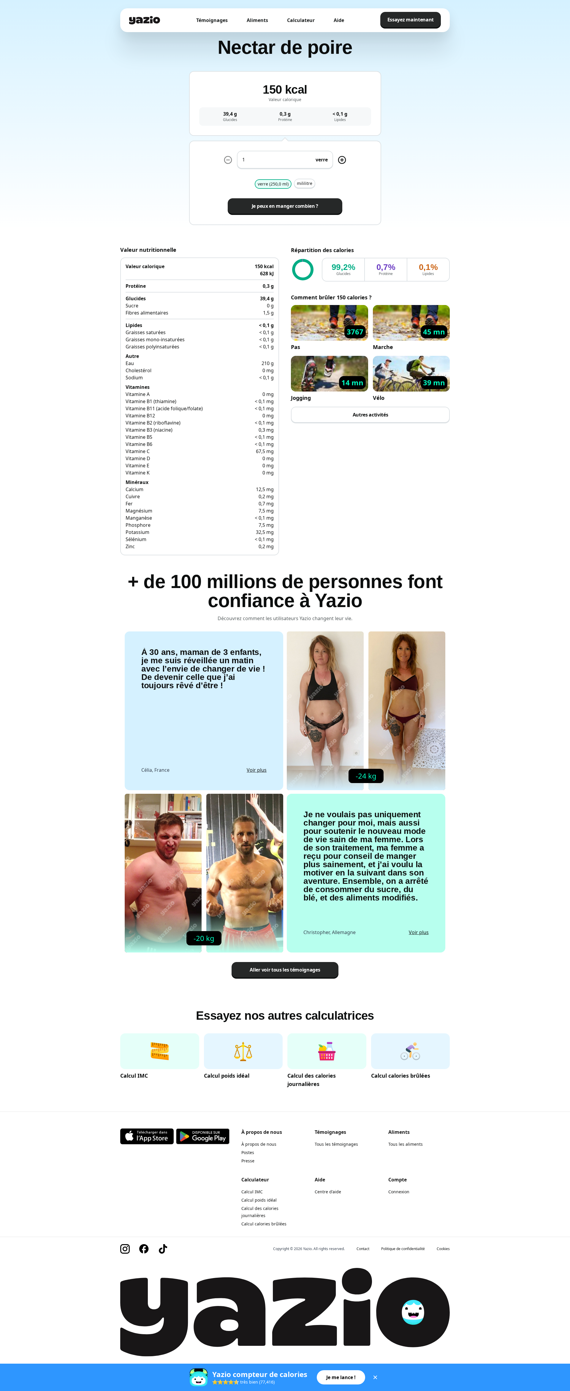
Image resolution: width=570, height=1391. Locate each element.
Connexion (398, 1191)
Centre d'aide (328, 1191)
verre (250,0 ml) (273, 184)
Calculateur (301, 20)
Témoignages (212, 20)
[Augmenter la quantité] (228, 159)
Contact (363, 1249)
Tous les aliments (405, 1144)
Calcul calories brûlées (263, 1224)
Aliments (257, 20)
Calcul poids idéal (259, 1200)
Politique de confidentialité (403, 1249)
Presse (247, 1161)
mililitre (304, 183)
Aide (339, 20)
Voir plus (257, 770)
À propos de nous (258, 1144)
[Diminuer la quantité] (342, 159)
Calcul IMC (252, 1191)
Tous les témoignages (336, 1144)
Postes (247, 1152)
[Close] (375, 1377)
